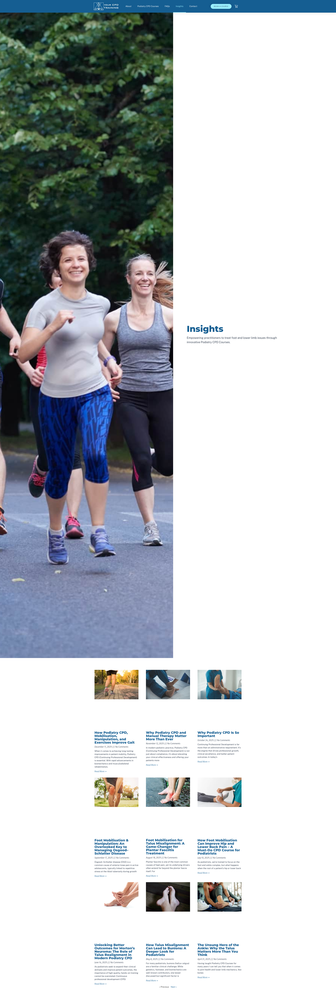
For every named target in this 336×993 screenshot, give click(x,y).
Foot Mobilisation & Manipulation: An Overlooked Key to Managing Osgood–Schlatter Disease (111, 846)
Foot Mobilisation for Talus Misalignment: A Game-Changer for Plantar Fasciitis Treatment (165, 846)
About (128, 6)
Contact (193, 6)
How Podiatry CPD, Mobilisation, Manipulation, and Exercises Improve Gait (114, 737)
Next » (174, 987)
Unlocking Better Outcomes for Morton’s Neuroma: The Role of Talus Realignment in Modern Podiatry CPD (114, 951)
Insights (179, 6)
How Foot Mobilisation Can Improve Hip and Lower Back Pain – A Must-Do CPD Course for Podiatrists (219, 846)
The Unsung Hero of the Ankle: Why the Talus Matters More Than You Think (218, 950)
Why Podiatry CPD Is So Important (218, 734)
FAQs (167, 6)
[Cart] (236, 6)
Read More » (100, 771)
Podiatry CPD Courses (148, 6)
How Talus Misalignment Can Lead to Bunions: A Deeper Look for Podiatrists (167, 950)
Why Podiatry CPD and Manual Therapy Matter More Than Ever (166, 736)
